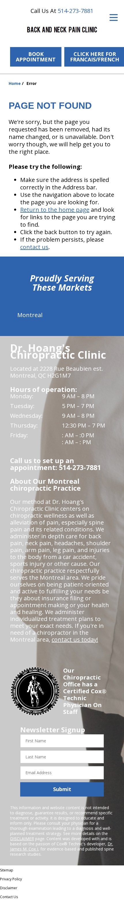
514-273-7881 (75, 11)
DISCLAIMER (22, 838)
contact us (34, 247)
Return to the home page (54, 209)
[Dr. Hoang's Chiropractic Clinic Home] (62, 30)
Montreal (29, 315)
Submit (62, 789)
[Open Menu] (113, 17)
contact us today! (75, 639)
